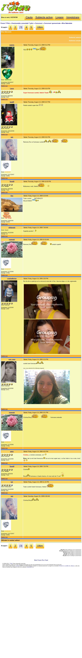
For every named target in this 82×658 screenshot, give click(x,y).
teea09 (12, 102)
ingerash (12, 239)
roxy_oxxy (12, 359)
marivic (11, 45)
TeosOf (12, 181)
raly (12, 137)
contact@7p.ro (30, 567)
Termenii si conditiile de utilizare (66, 565)
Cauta (29, 17)
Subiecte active (44, 17)
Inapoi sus (4, 86)
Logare (59, 17)
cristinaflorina (11, 278)
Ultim (40, 27)
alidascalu (12, 227)
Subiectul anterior (75, 37)
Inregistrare (72, 17)
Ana (12, 196)
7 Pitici (10, 563)
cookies (17, 565)
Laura (12, 88)
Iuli (12, 482)
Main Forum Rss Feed (41, 560)
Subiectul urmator (75, 40)
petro (12, 451)
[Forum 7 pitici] (16, 13)
